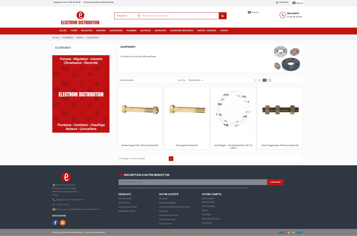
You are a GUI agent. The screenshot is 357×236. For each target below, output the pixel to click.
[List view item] (254, 80)
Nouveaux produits (128, 206)
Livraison (163, 198)
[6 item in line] (259, 80)
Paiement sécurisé (168, 215)
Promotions (124, 202)
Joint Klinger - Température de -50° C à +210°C (233, 147)
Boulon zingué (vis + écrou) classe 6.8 (140, 145)
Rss (63, 223)
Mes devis (207, 222)
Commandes (208, 206)
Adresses (206, 214)
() (297, 3)
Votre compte (211, 194)
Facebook (56, 223)
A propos (163, 211)
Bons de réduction (211, 218)
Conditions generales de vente (174, 206)
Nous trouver (165, 223)
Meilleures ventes (127, 211)
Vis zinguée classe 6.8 (187, 145)
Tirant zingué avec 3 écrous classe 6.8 (280, 145)
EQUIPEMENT (63, 48)
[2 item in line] (270, 80)
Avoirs (205, 210)
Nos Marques (125, 198)
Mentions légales (167, 202)
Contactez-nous (167, 219)
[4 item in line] (264, 80)
